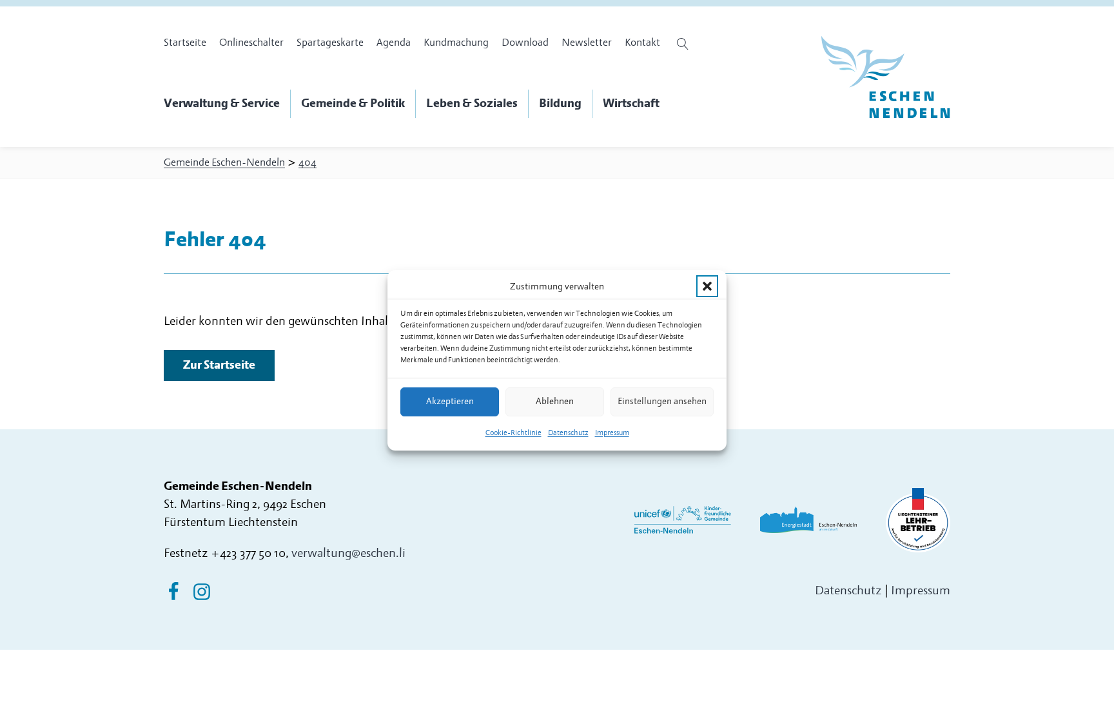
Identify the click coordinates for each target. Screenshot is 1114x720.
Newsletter (587, 42)
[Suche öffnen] (684, 43)
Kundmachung (456, 42)
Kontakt (642, 42)
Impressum (612, 433)
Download (525, 42)
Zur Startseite (219, 365)
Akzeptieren (450, 401)
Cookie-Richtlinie (513, 433)
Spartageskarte (330, 42)
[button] (707, 286)
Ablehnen (555, 401)
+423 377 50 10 (248, 553)
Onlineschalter (251, 42)
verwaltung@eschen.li (348, 553)
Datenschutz (568, 433)
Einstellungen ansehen (662, 401)
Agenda (393, 42)
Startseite (185, 42)
